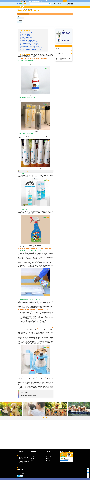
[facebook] (17, 473)
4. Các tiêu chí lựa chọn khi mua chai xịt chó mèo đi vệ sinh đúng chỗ (31, 47)
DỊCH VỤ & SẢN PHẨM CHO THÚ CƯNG (21, 7)
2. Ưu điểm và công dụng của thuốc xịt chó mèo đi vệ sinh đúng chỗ (30, 41)
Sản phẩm (32, 458)
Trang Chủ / (18, 9)
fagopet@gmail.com (21, 467)
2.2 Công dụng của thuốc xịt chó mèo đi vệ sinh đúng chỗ (29, 44)
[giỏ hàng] (54, 4)
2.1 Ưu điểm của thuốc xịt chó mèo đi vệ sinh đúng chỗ (29, 43)
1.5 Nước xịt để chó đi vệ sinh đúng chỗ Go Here (28, 40)
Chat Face (88, 473)
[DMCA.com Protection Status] (23, 475)
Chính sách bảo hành (48, 456)
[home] (22, 3)
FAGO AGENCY (56, 478)
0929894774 (20, 464)
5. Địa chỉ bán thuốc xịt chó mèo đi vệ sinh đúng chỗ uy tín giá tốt (30, 49)
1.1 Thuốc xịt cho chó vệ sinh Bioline (26, 34)
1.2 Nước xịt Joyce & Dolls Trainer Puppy (27, 35)
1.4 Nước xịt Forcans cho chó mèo (25, 38)
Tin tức (32, 460)
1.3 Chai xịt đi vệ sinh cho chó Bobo (26, 37)
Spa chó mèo (33, 456)
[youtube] (23, 473)
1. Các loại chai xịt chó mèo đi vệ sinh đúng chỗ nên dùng (29, 32)
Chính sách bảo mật (48, 458)
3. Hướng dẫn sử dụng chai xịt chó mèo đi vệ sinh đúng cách (29, 46)
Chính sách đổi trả (48, 460)
